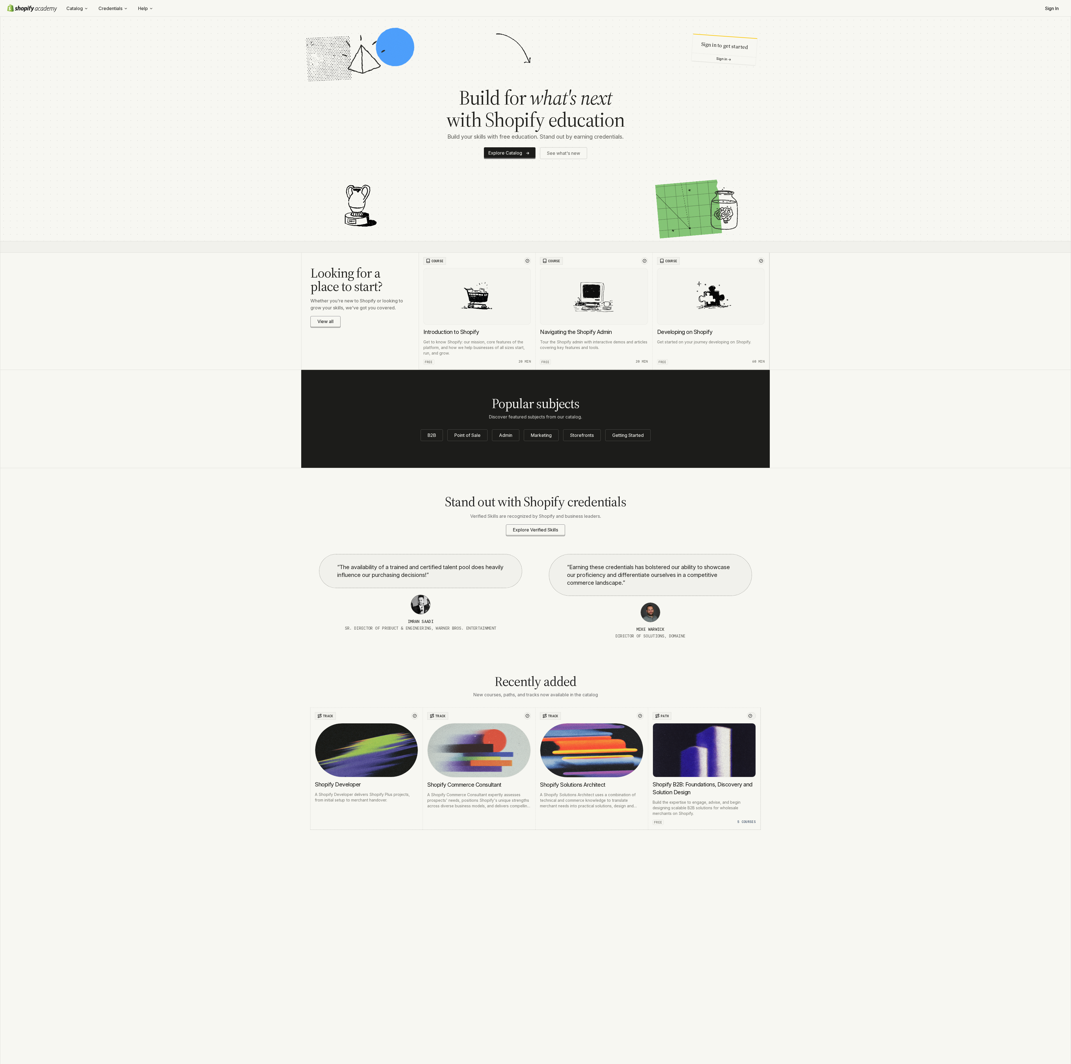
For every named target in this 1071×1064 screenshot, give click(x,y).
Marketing (541, 435)
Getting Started (628, 435)
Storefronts (582, 435)
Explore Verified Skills (535, 530)
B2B (432, 435)
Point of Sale (467, 435)
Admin (505, 435)
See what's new (563, 153)
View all (325, 321)
